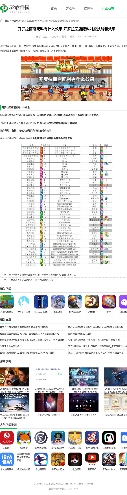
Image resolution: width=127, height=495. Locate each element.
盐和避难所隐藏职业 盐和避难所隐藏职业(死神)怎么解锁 (27, 352)
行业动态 (108, 8)
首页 (54, 8)
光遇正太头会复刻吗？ (11, 346)
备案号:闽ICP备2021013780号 (63, 488)
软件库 (88, 8)
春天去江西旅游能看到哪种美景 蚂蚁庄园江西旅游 (24, 327)
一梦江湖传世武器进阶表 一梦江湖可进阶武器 (31, 280)
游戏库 (70, 8)
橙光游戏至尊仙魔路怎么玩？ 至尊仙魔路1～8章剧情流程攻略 (29, 333)
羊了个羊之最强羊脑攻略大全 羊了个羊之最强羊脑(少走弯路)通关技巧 (42, 275)
